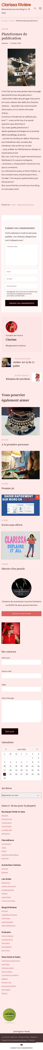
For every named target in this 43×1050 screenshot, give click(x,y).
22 (33, 770)
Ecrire (5, 29)
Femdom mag (6, 982)
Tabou (4, 847)
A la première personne (15, 444)
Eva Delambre (6, 947)
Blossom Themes (28, 1040)
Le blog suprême (7, 922)
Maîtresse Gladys (8, 968)
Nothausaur (6, 833)
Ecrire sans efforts (12, 525)
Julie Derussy (6, 897)
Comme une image (8, 901)
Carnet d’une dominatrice (11, 961)
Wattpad (5, 869)
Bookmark (5, 858)
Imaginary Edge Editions (10, 855)
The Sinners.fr (7, 823)
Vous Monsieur (6, 826)
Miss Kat (4, 893)
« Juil (6, 749)
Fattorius (5, 911)
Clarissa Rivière (16, 5)
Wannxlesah (6, 990)
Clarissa (5, 43)
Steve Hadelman (7, 936)
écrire (13, 205)
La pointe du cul (7, 939)
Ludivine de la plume (9, 886)
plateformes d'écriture (25, 205)
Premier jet (8, 488)
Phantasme (6, 943)
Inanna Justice (7, 971)
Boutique (5, 872)
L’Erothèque (6, 918)
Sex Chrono (6, 950)
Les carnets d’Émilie (9, 986)
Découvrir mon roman (21, 614)
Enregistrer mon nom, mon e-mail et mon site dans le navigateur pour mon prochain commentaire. (22, 294)
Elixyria (4, 851)
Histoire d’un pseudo (13, 568)
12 (16, 766)
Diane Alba (5, 964)
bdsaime (5, 979)
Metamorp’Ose (7, 819)
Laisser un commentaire (21, 1048)
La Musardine (6, 844)
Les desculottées (8, 890)
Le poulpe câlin (7, 830)
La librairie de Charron (9, 915)
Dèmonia (5, 815)
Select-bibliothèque (8, 925)
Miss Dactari (6, 883)
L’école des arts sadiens (10, 975)
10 (5, 766)
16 (38, 766)
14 (27, 766)
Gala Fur (4, 993)
